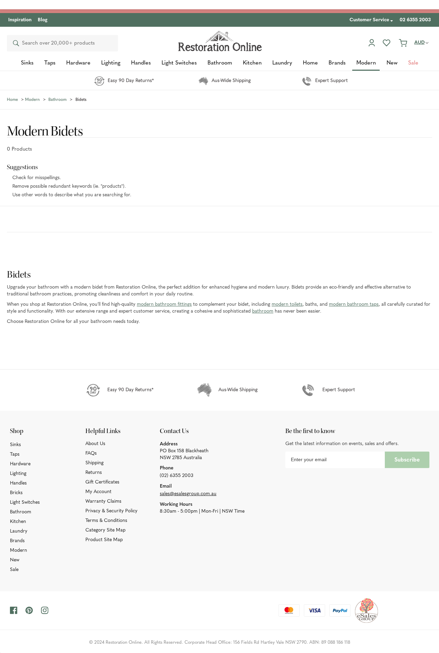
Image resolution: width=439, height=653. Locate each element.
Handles (18, 483)
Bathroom (20, 512)
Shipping (94, 463)
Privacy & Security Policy (111, 511)
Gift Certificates (102, 482)
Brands (17, 541)
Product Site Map (104, 540)
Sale (14, 569)
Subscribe (407, 460)
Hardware (20, 464)
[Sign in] (371, 43)
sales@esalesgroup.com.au (188, 494)
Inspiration (20, 20)
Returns (93, 472)
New (14, 560)
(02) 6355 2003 (176, 475)
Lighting (18, 473)
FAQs (91, 453)
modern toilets (287, 304)
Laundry (18, 531)
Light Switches (25, 502)
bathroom (262, 311)
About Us (95, 443)
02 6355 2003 (415, 20)
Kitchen (18, 521)
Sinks (15, 444)
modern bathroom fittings (164, 304)
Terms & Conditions (106, 520)
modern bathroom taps (354, 304)
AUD (419, 42)
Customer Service (369, 20)
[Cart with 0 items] (403, 42)
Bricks (16, 492)
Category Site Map (105, 530)
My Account (98, 491)
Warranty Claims (103, 501)
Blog (42, 20)
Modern (18, 550)
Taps (15, 454)
